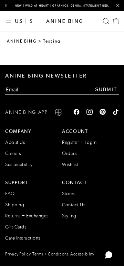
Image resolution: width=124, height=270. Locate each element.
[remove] (118, 6)
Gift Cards (15, 227)
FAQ (10, 194)
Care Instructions (22, 238)
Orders (69, 153)
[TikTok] (116, 112)
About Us (15, 142)
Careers (13, 153)
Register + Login (79, 142)
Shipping (14, 205)
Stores (68, 194)
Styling (69, 216)
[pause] (6, 6)
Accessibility (82, 254)
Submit (106, 89)
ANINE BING (22, 41)
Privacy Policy (18, 254)
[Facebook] (76, 112)
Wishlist (70, 165)
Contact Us (73, 205)
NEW (18, 5)
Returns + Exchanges (27, 216)
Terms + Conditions (50, 254)
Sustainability (18, 165)
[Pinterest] (103, 112)
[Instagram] (89, 112)
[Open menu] (10, 21)
